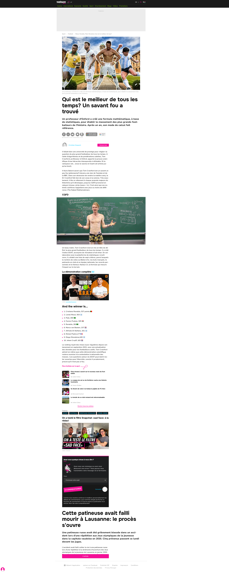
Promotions (123, 6)
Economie (77, 6)
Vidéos (115, 6)
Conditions (134, 565)
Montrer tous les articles (85, 406)
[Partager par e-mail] (72, 134)
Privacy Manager (110, 568)
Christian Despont (75, 145)
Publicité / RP (104, 565)
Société (85, 6)
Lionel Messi (103, 413)
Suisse (59, 6)
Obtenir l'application (73, 565)
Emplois (115, 565)
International (68, 6)
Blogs (109, 6)
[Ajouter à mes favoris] (82, 134)
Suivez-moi (103, 145)
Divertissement (100, 6)
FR (141, 2)
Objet (65, 476)
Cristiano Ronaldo (87, 413)
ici (93, 271)
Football (70, 34)
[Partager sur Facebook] (64, 134)
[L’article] (101, 534)
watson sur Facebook (90, 565)
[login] (3, 569)
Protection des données (94, 568)
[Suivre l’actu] (102, 134)
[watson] (61, 2)
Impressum (124, 565)
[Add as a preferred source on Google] (91, 134)
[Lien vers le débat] (77, 134)
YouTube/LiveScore (71, 302)
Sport (91, 6)
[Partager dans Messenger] (68, 134)
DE (136, 2)
